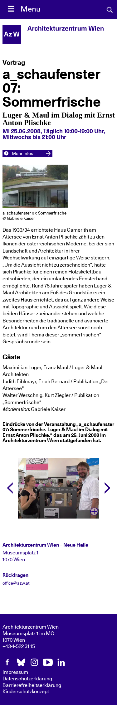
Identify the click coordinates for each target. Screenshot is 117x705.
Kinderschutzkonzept (25, 691)
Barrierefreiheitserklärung (31, 685)
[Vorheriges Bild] (10, 488)
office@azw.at (16, 583)
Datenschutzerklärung (27, 678)
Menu (31, 9)
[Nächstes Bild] (107, 488)
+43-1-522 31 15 (18, 646)
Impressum (15, 672)
